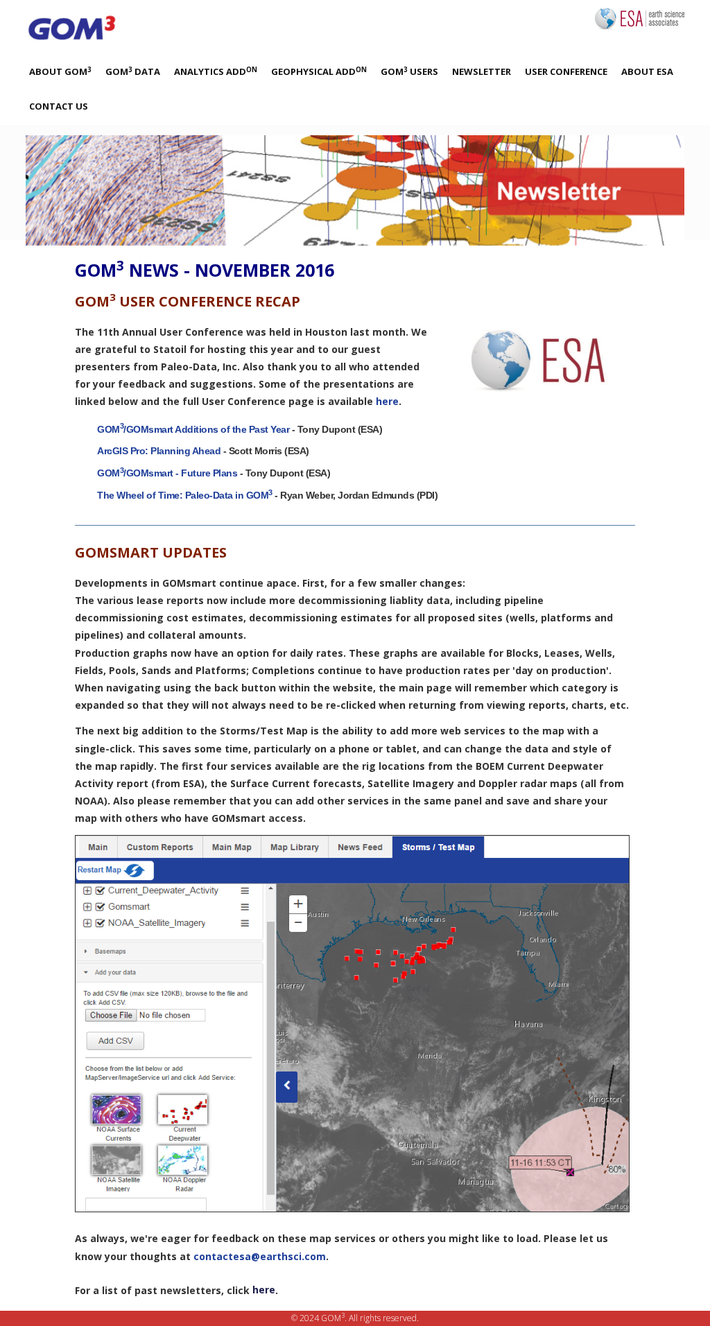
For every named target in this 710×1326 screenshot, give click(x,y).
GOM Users (409, 71)
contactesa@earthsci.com (259, 1256)
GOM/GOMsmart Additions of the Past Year (193, 429)
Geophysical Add (319, 71)
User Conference (566, 71)
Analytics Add (215, 71)
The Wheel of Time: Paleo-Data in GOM (184, 495)
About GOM (60, 71)
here (387, 401)
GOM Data (132, 71)
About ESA (647, 71)
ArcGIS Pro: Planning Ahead (158, 450)
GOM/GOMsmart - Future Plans (167, 473)
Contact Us (58, 106)
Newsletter (481, 71)
